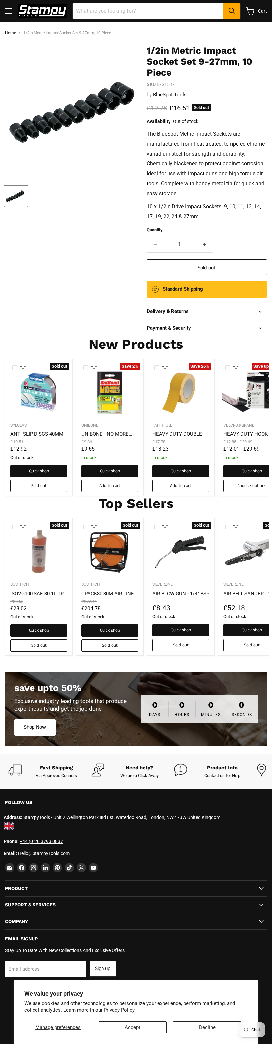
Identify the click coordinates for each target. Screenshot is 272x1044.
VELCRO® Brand (239, 425)
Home (10, 33)
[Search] (231, 11)
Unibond (90, 425)
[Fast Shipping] (49, 771)
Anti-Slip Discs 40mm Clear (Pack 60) (36, 434)
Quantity (155, 229)
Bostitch (19, 584)
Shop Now (35, 727)
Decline (207, 1027)
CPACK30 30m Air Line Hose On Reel (107, 594)
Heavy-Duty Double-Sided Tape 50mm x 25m (177, 434)
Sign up (103, 968)
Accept (132, 1027)
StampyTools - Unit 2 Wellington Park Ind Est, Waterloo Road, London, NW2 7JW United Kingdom (121, 817)
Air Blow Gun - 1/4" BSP (180, 594)
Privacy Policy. (120, 1010)
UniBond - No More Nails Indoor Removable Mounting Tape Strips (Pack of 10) (109, 434)
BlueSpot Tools (170, 95)
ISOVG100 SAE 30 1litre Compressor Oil (38, 594)
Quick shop (39, 471)
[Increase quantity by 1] (204, 244)
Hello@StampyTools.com (44, 853)
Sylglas (18, 425)
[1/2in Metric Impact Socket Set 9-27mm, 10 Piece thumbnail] (16, 196)
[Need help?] (132, 771)
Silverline (162, 584)
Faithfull (162, 425)
